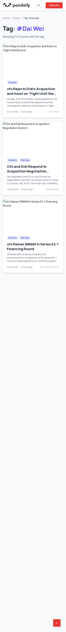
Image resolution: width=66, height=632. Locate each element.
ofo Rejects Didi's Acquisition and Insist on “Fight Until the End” (31, 94)
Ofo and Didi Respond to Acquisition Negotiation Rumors (27, 171)
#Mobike (49, 189)
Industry (12, 82)
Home (6, 18)
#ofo (51, 111)
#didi (56, 111)
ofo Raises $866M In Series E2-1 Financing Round (32, 246)
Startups (25, 160)
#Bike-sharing (52, 267)
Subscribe (54, 5)
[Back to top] (57, 623)
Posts (16, 18)
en (38, 5)
